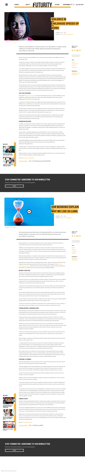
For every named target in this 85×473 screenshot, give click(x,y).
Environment (67, 4)
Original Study (23, 161)
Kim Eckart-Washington (67, 34)
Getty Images (13, 41)
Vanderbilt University (75, 259)
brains (73, 249)
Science (16, 4)
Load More (42, 461)
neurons (74, 253)
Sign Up (14, 186)
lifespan (74, 251)
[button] (29, 211)
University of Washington (76, 74)
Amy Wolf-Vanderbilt (66, 217)
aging (73, 62)
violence (74, 67)
